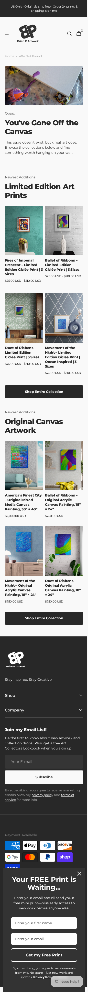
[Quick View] (15, 244)
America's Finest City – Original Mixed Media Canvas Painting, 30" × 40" (23, 499)
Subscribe (42, 772)
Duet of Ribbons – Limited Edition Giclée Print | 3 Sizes (22, 352)
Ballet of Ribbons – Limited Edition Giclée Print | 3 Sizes (60, 266)
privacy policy (60, 790)
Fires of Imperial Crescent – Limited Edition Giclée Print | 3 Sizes (22, 269)
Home (9, 56)
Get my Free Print (42, 955)
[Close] (77, 873)
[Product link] (23, 249)
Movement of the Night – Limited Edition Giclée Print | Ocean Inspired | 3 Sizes (60, 356)
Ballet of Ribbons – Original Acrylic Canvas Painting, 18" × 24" (61, 499)
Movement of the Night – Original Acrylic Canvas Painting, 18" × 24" (20, 583)
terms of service (17, 795)
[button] (7, 33)
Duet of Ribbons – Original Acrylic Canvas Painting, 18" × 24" (61, 583)
